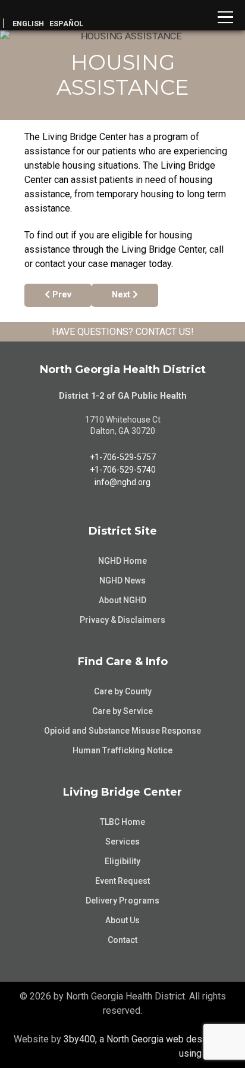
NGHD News (122, 580)
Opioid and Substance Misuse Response (122, 730)
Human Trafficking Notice (122, 750)
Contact (122, 940)
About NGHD (122, 600)
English (28, 23)
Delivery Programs (122, 900)
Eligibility (122, 861)
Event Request (122, 881)
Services (122, 841)
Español (66, 23)
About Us (122, 920)
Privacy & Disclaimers (122, 620)
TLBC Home (122, 822)
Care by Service (122, 711)
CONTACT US (163, 331)
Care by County (123, 691)
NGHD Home (122, 561)
